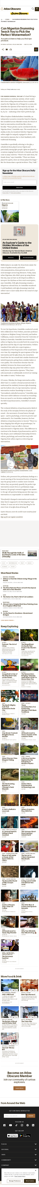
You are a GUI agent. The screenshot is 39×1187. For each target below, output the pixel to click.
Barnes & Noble (28, 257)
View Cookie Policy (19, 1176)
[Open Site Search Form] (33, 8)
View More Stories (7, 620)
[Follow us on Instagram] (22, 1125)
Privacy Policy (6, 192)
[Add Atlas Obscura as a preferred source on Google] (36, 49)
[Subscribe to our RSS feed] (33, 1125)
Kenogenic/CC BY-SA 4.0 (30, 82)
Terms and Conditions (16, 192)
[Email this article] (7, 49)
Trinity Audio (10, 89)
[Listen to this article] (11, 49)
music (30, 563)
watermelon (13, 563)
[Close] (36, 1170)
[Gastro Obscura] (19, 13)
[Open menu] (37, 8)
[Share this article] (3, 49)
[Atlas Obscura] (11, 9)
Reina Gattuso (7, 44)
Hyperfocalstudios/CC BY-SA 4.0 (11, 324)
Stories (7, 19)
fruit (22, 563)
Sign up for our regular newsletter (12, 517)
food (13, 566)
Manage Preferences (15, 1181)
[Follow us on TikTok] (16, 1125)
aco (3, 563)
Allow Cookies (30, 1181)
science (4, 566)
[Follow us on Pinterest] (27, 1125)
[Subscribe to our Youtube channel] (10, 1125)
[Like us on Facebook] (4, 1125)
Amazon (11, 257)
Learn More (19, 1088)
